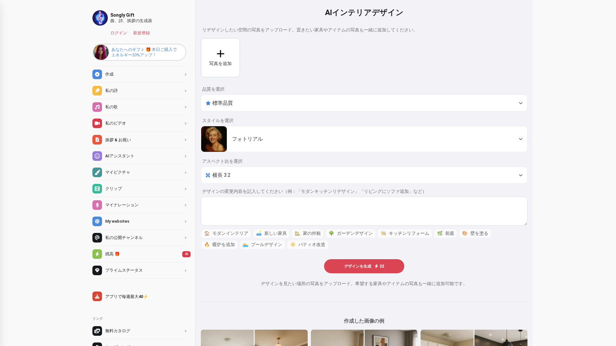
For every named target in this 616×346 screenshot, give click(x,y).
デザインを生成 (364, 266)
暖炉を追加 (219, 244)
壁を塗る (475, 233)
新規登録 (141, 32)
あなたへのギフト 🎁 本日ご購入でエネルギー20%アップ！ (144, 52)
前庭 (445, 233)
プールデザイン (262, 244)
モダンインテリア (226, 233)
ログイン (118, 32)
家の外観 (308, 233)
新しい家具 (271, 233)
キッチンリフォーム (405, 233)
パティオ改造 (307, 244)
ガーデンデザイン (351, 233)
